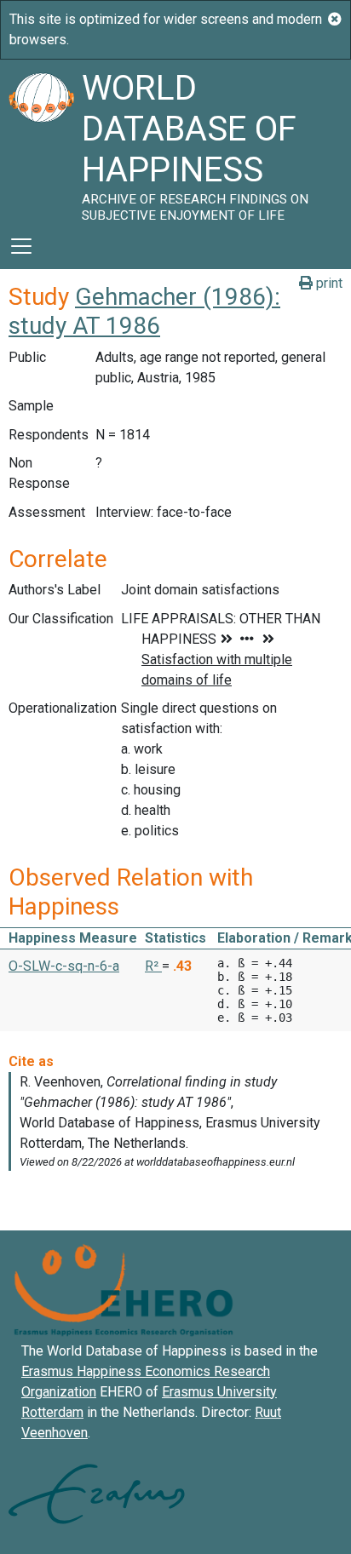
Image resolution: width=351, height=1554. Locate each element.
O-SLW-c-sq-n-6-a (64, 966)
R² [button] (153, 966)
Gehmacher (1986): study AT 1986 (144, 311)
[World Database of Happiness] (41, 141)
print (327, 283)
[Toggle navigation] (21, 246)
